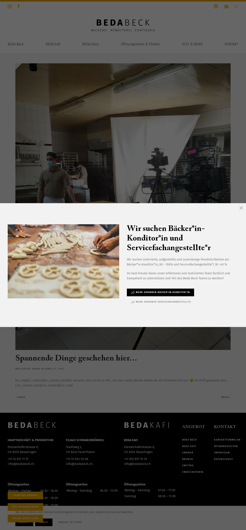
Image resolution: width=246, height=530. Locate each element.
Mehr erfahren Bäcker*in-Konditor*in (163, 292)
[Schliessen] (241, 208)
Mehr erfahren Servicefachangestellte (163, 302)
